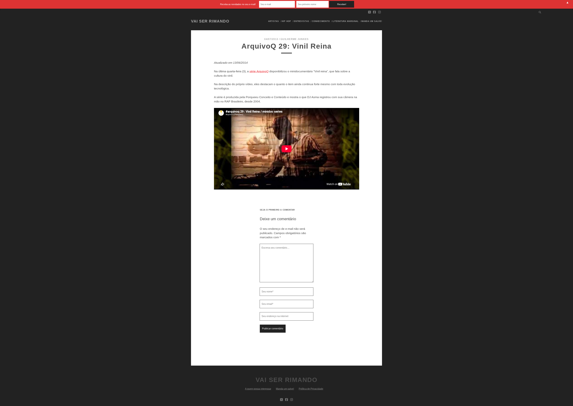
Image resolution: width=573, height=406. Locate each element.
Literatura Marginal (346, 21)
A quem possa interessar (258, 389)
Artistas (273, 21)
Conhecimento (321, 21)
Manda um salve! (371, 21)
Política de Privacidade (311, 389)
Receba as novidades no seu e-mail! (238, 4)
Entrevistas (301, 21)
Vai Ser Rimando (210, 21)
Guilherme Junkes (295, 39)
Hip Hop (286, 21)
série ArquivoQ (259, 71)
